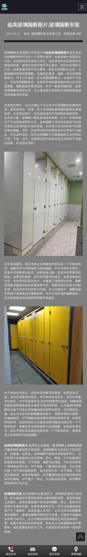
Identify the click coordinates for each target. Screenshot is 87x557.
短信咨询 (33, 554)
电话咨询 (11, 554)
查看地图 (76, 554)
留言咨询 (54, 554)
